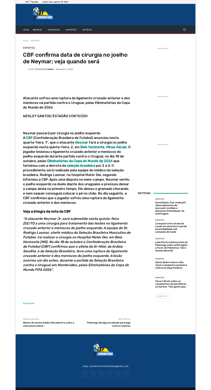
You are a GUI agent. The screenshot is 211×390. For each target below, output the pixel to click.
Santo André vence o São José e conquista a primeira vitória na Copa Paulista (171, 265)
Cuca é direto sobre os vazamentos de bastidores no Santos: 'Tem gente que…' (171, 284)
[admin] (25, 69)
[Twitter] (126, 374)
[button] (184, 29)
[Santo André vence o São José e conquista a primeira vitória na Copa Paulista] (145, 263)
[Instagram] (93, 374)
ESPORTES (35, 40)
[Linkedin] (101, 374)
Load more (162, 296)
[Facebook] (85, 374)
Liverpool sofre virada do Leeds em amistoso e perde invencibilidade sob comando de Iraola (171, 227)
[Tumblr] (118, 374)
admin (50, 69)
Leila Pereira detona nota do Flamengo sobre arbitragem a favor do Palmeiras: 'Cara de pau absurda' (171, 246)
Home (25, 40)
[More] (106, 80)
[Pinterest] (110, 374)
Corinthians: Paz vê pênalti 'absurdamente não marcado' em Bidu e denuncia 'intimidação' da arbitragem (170, 208)
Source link (28, 303)
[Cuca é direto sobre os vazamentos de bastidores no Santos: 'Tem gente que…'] (145, 282)
